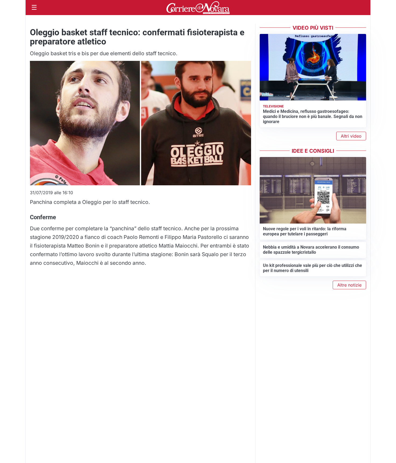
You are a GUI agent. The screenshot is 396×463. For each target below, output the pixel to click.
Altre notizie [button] (349, 285)
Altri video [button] (351, 136)
